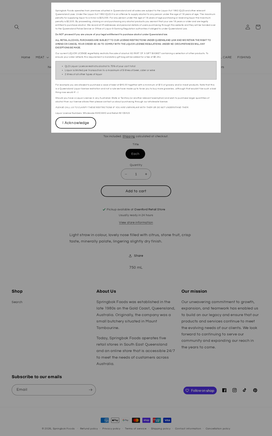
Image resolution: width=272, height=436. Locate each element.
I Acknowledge (75, 123)
